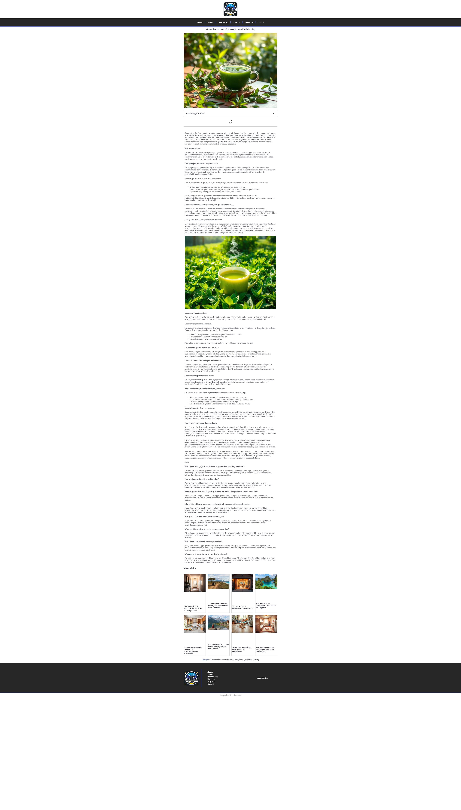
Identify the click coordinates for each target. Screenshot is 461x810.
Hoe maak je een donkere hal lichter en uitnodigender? (193, 608)
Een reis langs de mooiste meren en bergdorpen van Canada (218, 646)
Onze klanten (262, 678)
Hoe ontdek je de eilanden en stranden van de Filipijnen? (266, 605)
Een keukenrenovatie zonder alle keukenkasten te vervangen (193, 650)
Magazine (249, 22)
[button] (274, 114)
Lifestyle (205, 660)
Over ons (236, 22)
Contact (261, 22)
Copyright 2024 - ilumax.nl (230, 695)
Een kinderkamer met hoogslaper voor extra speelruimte (265, 649)
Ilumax (200, 22)
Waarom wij (223, 22)
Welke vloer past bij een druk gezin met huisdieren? (242, 649)
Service (210, 22)
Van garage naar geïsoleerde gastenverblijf (242, 607)
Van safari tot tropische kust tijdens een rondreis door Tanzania (218, 605)
